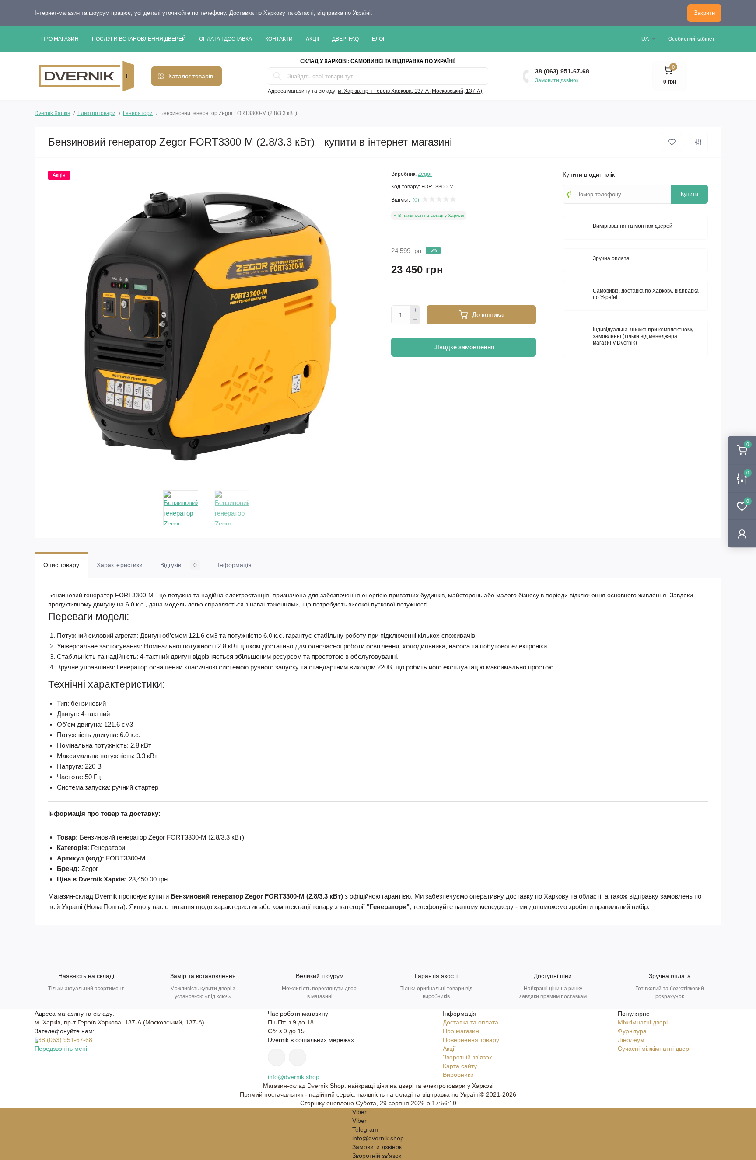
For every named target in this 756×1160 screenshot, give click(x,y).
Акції (312, 39)
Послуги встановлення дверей (139, 39)
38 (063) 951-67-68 (562, 71)
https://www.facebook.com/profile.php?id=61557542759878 (297, 1057)
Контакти (279, 39)
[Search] (277, 76)
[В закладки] (672, 142)
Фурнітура (632, 1031)
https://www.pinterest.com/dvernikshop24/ (276, 1057)
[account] (742, 533)
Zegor (425, 174)
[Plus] (415, 310)
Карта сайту (460, 1065)
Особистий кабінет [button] (691, 39)
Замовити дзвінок (556, 80)
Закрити (704, 13)
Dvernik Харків (52, 112)
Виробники (458, 1074)
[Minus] (415, 320)
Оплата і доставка (225, 39)
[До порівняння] (698, 142)
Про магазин (60, 39)
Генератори (138, 113)
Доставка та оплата (470, 1022)
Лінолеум (631, 1039)
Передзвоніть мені (61, 1048)
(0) (416, 200)
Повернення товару (471, 1039)
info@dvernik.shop (293, 1076)
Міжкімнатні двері (643, 1022)
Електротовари (96, 113)
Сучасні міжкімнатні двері (654, 1048)
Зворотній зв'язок (467, 1057)
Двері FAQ (345, 39)
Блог (379, 39)
